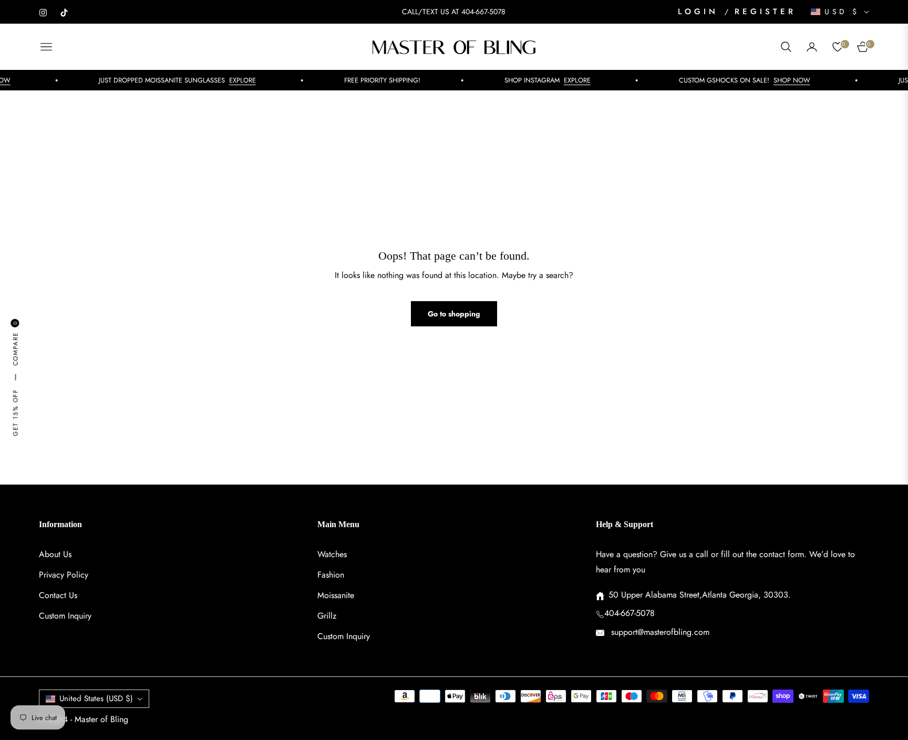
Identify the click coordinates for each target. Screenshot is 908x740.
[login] (812, 46)
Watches (332, 554)
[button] (786, 47)
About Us (55, 554)
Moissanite (335, 595)
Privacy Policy (63, 575)
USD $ (842, 12)
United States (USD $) (96, 698)
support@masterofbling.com (658, 632)
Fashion (330, 575)
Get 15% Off (15, 412)
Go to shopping (454, 314)
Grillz (326, 616)
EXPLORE (233, 80)
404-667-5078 (629, 613)
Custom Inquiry (65, 616)
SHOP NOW (782, 80)
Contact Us (58, 595)
